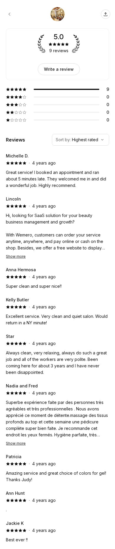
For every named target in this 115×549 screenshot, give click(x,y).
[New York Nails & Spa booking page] (9, 14)
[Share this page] (105, 14)
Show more (16, 256)
